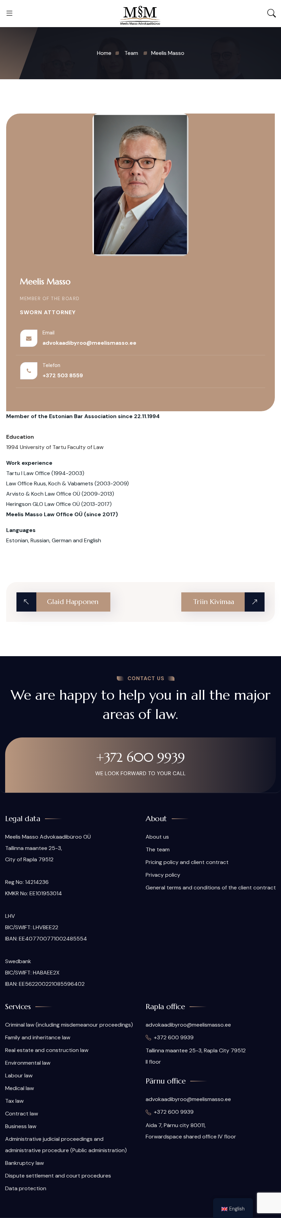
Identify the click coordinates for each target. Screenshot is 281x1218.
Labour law (19, 1075)
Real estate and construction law (46, 1050)
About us (157, 836)
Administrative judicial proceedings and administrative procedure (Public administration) (66, 1144)
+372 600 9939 (140, 757)
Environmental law (27, 1062)
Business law (20, 1126)
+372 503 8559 (62, 375)
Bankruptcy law (24, 1163)
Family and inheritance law (37, 1037)
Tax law (14, 1100)
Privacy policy (163, 874)
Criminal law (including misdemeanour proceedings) (69, 1024)
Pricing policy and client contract (187, 862)
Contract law (21, 1113)
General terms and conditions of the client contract (211, 887)
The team (158, 849)
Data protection (25, 1188)
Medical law (19, 1088)
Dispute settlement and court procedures (58, 1175)
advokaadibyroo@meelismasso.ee (89, 342)
